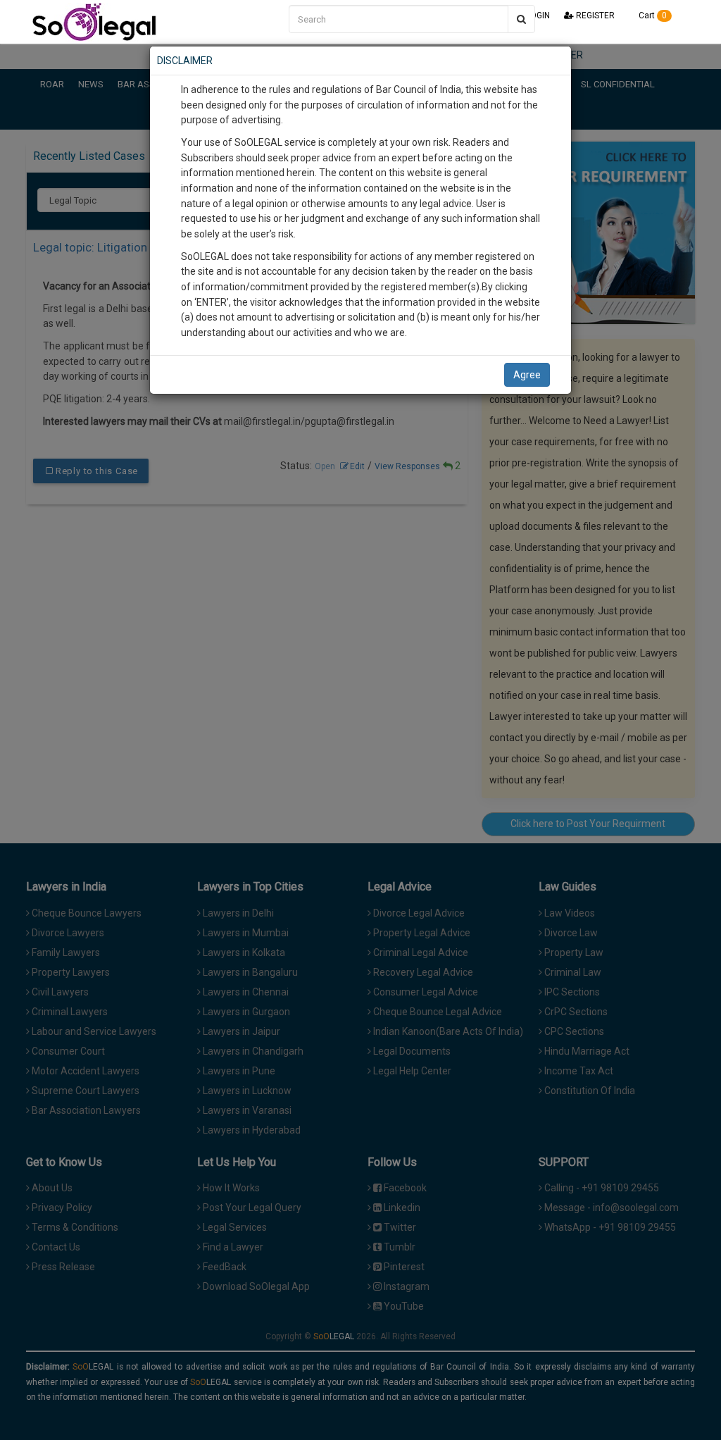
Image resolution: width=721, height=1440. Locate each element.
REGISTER (594, 15)
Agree (527, 374)
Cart (652, 15)
